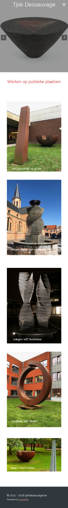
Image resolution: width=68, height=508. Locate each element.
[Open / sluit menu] (64, 4)
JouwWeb (23, 499)
